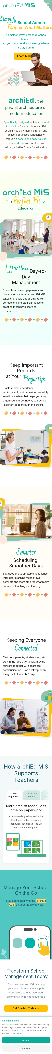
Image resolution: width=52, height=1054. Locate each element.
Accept (26, 1040)
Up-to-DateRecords (32, 795)
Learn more (16, 1033)
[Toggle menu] (47, 5)
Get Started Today (26, 1008)
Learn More (26, 55)
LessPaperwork (14, 795)
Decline (26, 1048)
